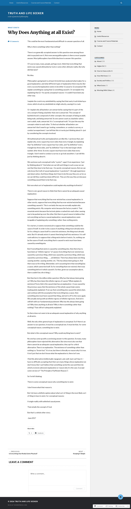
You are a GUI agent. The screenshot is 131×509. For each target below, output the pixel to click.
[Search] (121, 3)
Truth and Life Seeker (26, 13)
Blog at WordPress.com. (17, 505)
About (99, 61)
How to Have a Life (103, 71)
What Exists (13, 27)
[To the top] (120, 497)
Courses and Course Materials (41, 3)
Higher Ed (100, 66)
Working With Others (104, 90)
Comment (79, 488)
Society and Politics (104, 80)
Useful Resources (22, 3)
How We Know (102, 76)
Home (11, 3)
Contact (56, 3)
